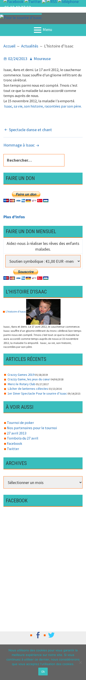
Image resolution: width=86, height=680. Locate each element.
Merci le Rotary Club (21, 384)
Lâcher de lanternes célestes (28, 389)
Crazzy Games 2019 (21, 375)
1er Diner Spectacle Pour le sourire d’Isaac (37, 393)
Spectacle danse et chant (30, 129)
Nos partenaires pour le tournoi (32, 428)
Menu (47, 29)
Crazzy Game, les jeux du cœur (29, 379)
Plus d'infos (14, 216)
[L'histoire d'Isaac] (43, 311)
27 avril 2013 (16, 433)
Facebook (14, 443)
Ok (43, 672)
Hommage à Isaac (19, 145)
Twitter (13, 448)
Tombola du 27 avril (22, 438)
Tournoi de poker (20, 422)
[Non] (80, 662)
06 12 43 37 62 (17, 7)
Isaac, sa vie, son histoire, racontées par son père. (42, 106)
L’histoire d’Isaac (16, 311)
